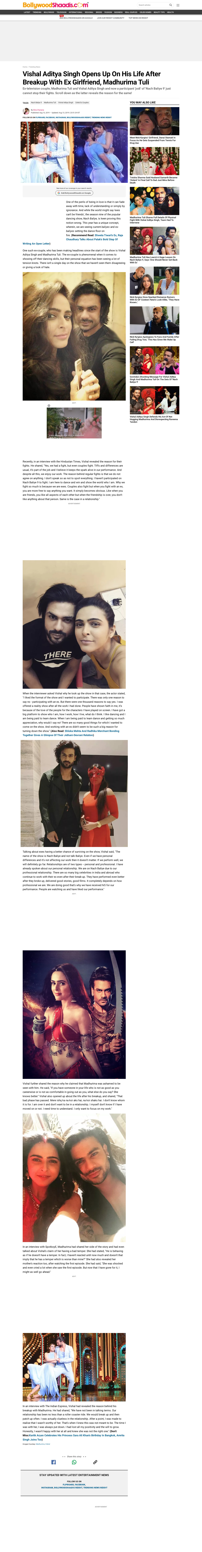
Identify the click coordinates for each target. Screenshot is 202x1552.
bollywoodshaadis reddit (68, 1487)
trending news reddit (95, 1487)
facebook (80, 1484)
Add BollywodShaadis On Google (76, 18)
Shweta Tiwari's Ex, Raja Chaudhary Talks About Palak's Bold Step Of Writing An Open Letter (73, 239)
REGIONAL (89, 12)
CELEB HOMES (145, 12)
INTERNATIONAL (75, 12)
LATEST (27, 12)
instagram (47, 1487)
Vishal (47, 1444)
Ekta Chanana (38, 110)
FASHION (108, 12)
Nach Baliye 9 (36, 102)
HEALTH (170, 12)
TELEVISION (61, 12)
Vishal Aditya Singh (65, 102)
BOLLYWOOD (49, 12)
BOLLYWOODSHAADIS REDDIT (79, 117)
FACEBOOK (50, 117)
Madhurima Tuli (50, 102)
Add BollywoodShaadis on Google (76, 193)
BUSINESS (118, 12)
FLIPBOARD (40, 117)
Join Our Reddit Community (110, 18)
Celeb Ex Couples (82, 102)
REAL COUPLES (131, 12)
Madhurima (40, 1444)
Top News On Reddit (138, 18)
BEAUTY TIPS (159, 12)
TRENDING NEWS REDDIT (102, 117)
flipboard (68, 1484)
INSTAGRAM (61, 117)
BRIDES (99, 12)
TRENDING (37, 12)
